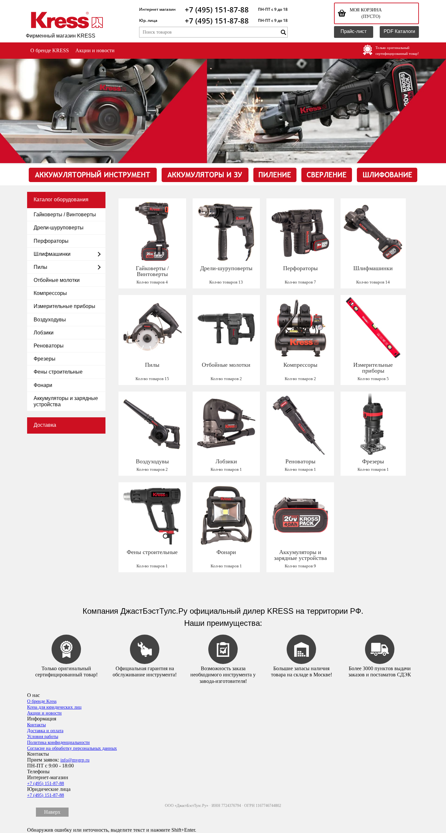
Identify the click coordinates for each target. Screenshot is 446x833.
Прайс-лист (354, 31)
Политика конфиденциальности (58, 742)
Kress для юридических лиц (54, 707)
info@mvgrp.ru (74, 760)
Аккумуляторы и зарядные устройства (66, 401)
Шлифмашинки (52, 254)
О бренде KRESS (49, 50)
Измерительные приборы (64, 306)
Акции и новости (95, 50)
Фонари (43, 385)
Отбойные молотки (57, 280)
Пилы (40, 267)
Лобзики (44, 332)
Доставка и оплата (45, 730)
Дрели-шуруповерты (59, 227)
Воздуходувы (50, 319)
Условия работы (42, 736)
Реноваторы (49, 345)
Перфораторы (51, 241)
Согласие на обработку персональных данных (72, 748)
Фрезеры (45, 359)
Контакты (36, 724)
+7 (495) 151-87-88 (217, 9)
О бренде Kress (41, 701)
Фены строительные (58, 372)
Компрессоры (50, 293)
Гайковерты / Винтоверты (65, 214)
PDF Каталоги (399, 31)
